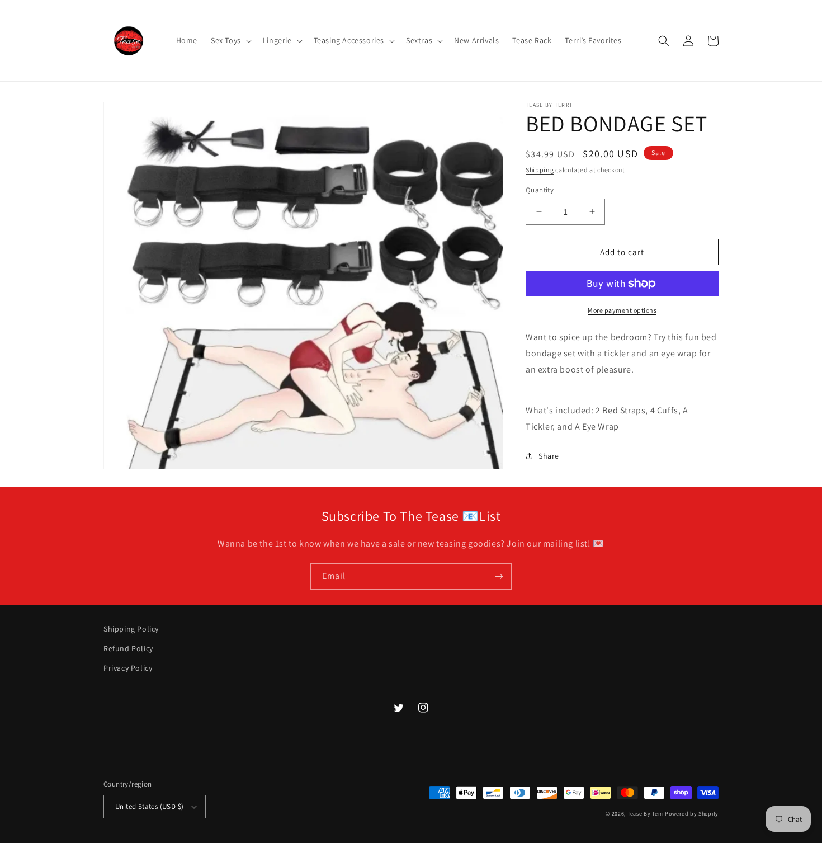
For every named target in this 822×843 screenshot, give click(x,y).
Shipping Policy (131, 629)
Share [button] (548, 456)
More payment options (622, 310)
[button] (230, 40)
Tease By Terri (645, 813)
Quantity (540, 189)
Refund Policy (128, 648)
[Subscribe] (498, 576)
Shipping (540, 170)
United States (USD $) (149, 806)
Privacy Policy (127, 668)
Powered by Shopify (692, 813)
